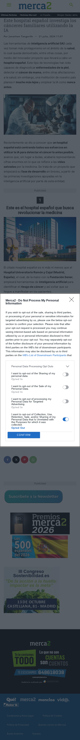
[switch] (66, 374)
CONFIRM (24, 435)
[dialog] (40, 370)
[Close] (72, 300)
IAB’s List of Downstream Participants (44, 355)
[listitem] (40, 366)
